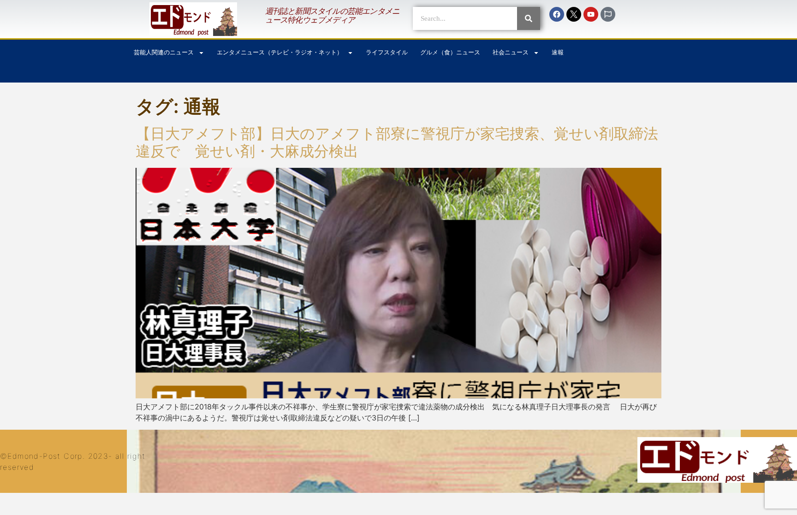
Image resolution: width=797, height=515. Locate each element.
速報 (558, 52)
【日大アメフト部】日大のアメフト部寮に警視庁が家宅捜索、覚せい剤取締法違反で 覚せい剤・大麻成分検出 (397, 142)
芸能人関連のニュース (164, 52)
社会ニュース (511, 52)
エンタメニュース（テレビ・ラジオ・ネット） (280, 52)
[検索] (528, 18)
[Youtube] (590, 14)
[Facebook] (556, 14)
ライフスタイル (387, 52)
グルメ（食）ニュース (450, 52)
